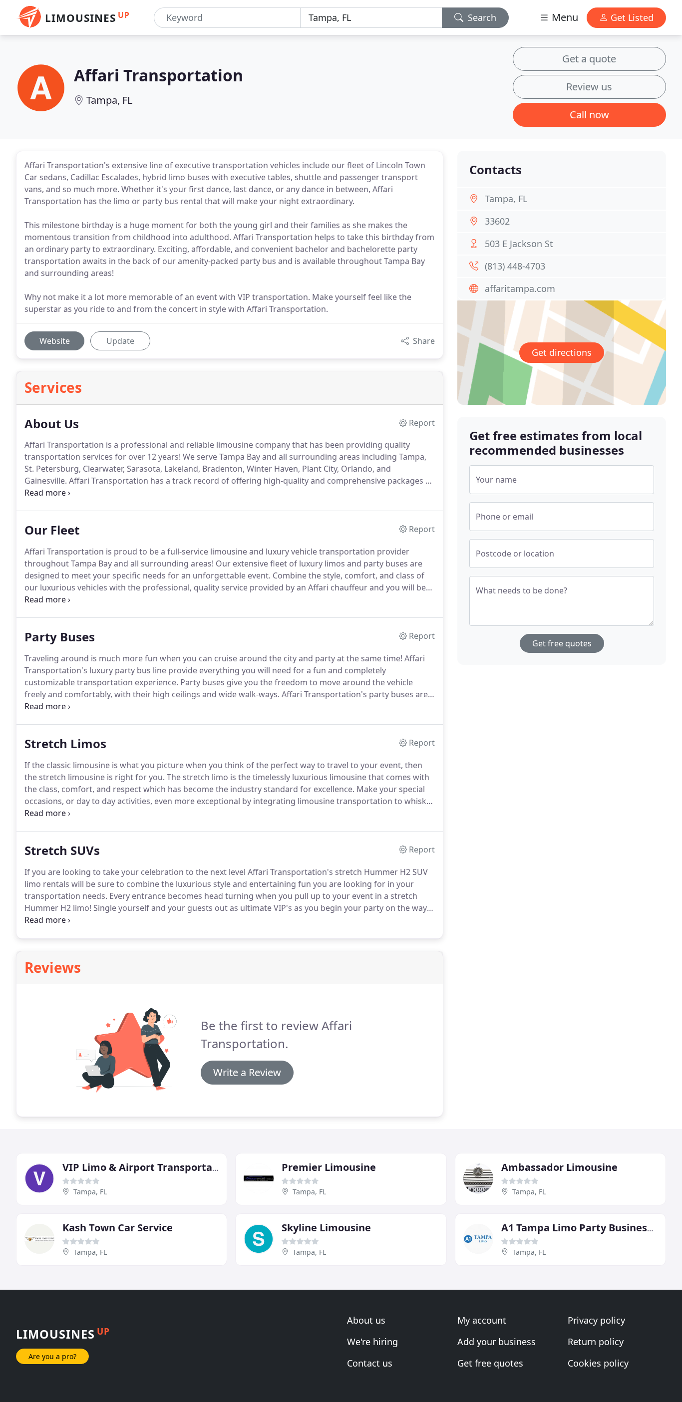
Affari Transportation (158, 75)
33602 (497, 221)
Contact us (369, 1363)
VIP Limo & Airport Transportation (147, 1167)
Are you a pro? (52, 1356)
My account (481, 1320)
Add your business (496, 1342)
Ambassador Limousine (559, 1167)
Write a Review (247, 1072)
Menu (563, 17)
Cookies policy (598, 1363)
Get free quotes (562, 643)
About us (366, 1320)
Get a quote (589, 58)
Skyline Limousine (326, 1227)
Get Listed (631, 17)
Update (120, 340)
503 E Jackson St (519, 244)
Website (54, 340)
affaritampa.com (520, 288)
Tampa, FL (109, 100)
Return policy (596, 1342)
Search (480, 17)
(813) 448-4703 (515, 266)
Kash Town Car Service (117, 1227)
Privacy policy (596, 1320)
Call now (589, 114)
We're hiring (372, 1342)
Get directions (562, 352)
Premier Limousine (329, 1167)
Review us (589, 86)
